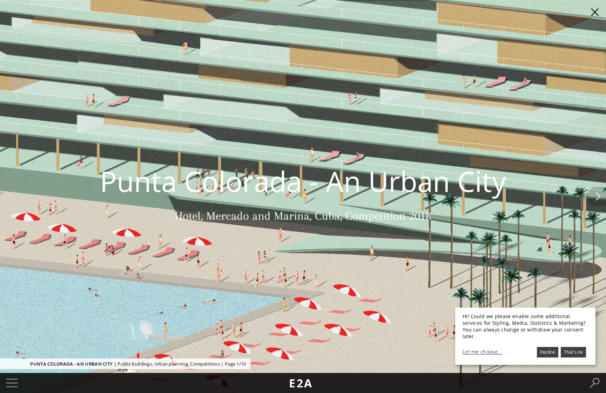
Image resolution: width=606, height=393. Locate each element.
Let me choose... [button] (482, 352)
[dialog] (525, 336)
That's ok (573, 352)
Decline (547, 352)
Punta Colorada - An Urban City (71, 364)
